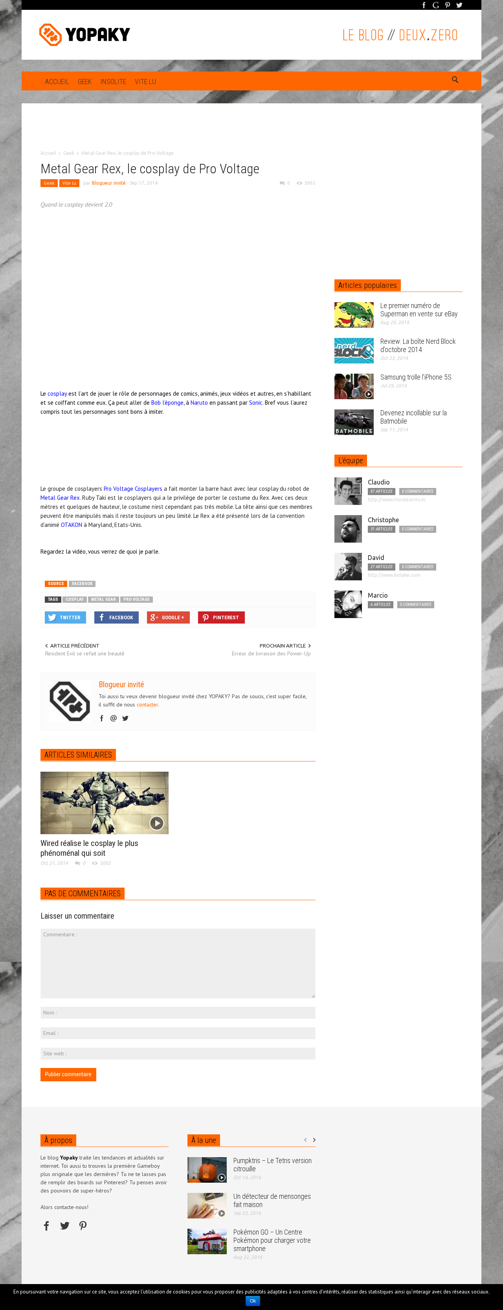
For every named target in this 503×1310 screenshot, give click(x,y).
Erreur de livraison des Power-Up (271, 653)
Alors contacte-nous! (64, 1207)
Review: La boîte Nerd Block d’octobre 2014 (418, 345)
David (376, 557)
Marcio (378, 595)
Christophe (383, 519)
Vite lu (145, 81)
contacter (147, 704)
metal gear (103, 599)
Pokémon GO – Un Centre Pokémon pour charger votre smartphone (272, 1240)
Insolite (113, 81)
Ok (253, 1301)
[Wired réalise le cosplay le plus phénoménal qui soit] (104, 802)
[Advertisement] (251, 132)
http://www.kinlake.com (394, 575)
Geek (85, 81)
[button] (455, 81)
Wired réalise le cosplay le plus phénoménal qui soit (89, 848)
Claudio (379, 482)
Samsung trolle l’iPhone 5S (416, 377)
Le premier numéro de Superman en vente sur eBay (419, 309)
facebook (82, 583)
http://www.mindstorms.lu (397, 499)
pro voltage (136, 599)
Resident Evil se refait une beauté (85, 653)
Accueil (57, 81)
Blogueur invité (109, 182)
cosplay (75, 599)
